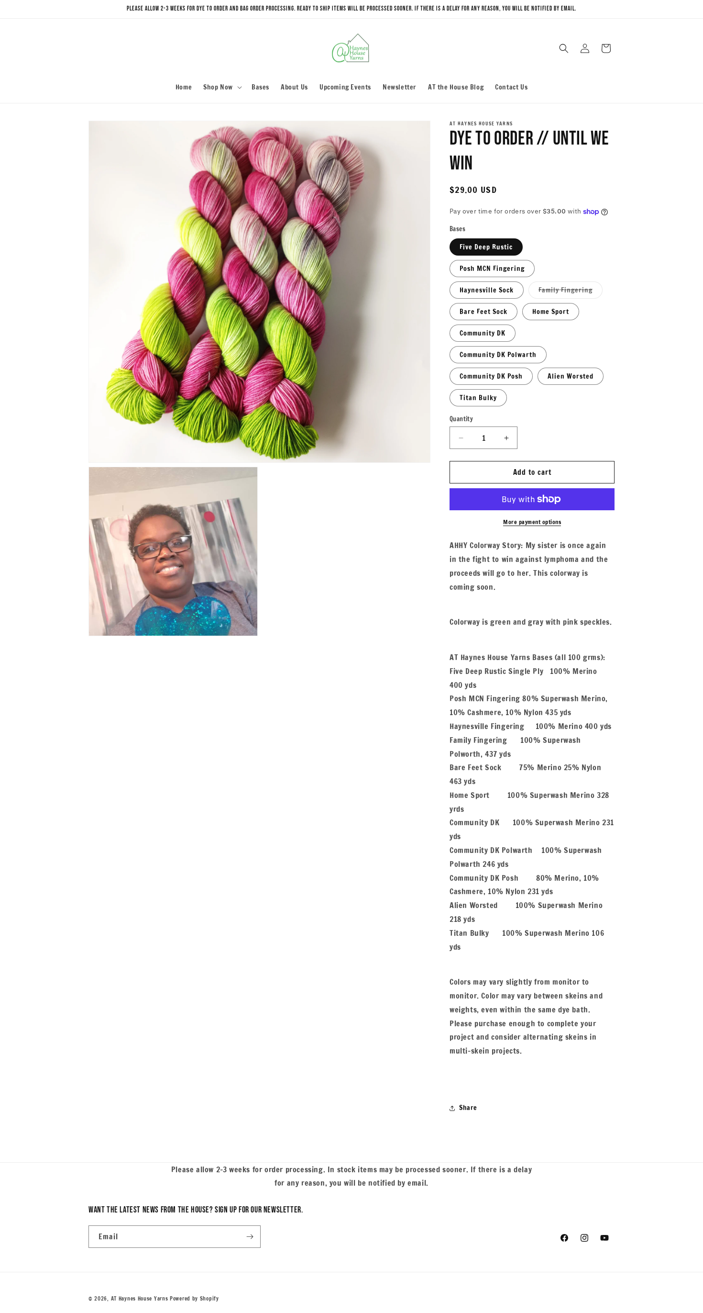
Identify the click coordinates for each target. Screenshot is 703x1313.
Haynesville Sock (487, 290)
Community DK (482, 333)
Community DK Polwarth (498, 354)
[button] (222, 87)
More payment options (532, 522)
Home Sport (550, 311)
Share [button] (468, 1107)
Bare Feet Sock (483, 311)
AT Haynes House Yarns (139, 1298)
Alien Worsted (570, 376)
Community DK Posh (491, 376)
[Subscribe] (249, 1236)
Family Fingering (570, 292)
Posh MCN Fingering (492, 268)
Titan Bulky (478, 398)
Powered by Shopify (194, 1298)
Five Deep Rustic (486, 247)
